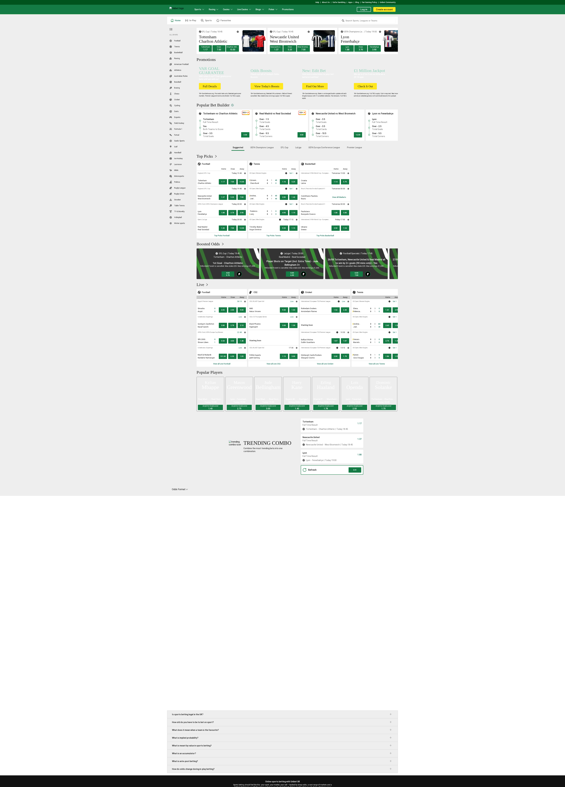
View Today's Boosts (266, 86)
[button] (205, 48)
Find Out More (315, 86)
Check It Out (365, 86)
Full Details (210, 86)
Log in (363, 9)
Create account (384, 9)
